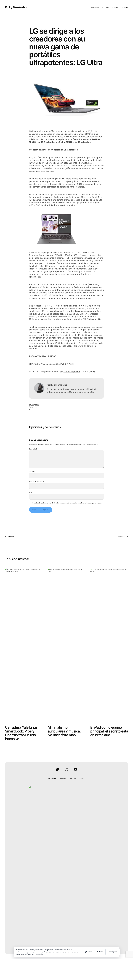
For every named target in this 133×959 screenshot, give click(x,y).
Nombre (32, 471)
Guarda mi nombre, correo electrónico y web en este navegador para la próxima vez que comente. (67, 503)
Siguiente (121, 536)
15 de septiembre (71, 371)
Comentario (34, 449)
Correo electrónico (36, 482)
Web (30, 492)
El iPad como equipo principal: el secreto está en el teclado (109, 731)
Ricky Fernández (16, 7)
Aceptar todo (87, 952)
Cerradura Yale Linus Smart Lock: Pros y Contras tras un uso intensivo (21, 733)
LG (31, 409)
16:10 (48, 263)
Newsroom (33, 407)
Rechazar (100, 952)
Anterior (11, 536)
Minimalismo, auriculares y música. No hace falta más (64, 731)
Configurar (113, 952)
